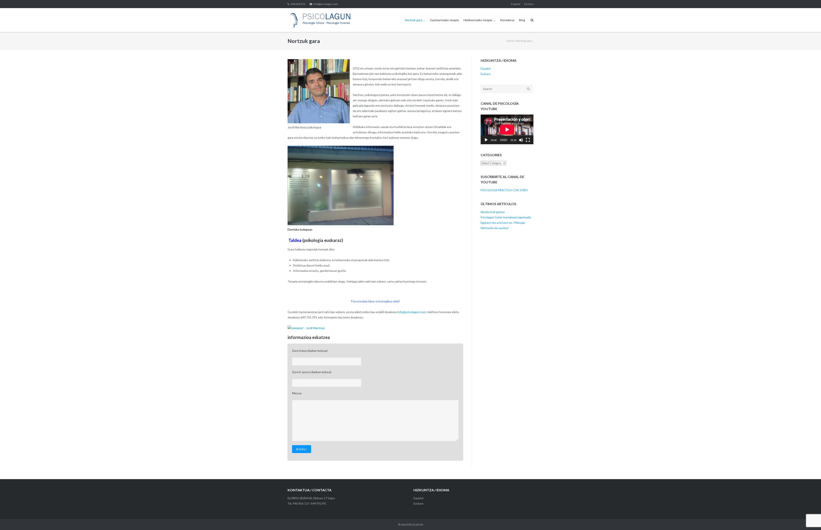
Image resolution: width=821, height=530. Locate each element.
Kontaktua (507, 20)
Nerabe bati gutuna (493, 212)
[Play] (486, 140)
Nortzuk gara (413, 20)
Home (510, 41)
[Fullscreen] (528, 140)
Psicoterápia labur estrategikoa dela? (375, 301)
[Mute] (521, 140)
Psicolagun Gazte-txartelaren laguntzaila (506, 217)
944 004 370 (298, 4)
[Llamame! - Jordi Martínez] (306, 328)
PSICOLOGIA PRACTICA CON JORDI (504, 190)
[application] (507, 129)
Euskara (528, 4)
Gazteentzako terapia (444, 20)
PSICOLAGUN (415, 524)
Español (515, 4)
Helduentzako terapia (478, 20)
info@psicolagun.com (325, 4)
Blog (522, 20)
